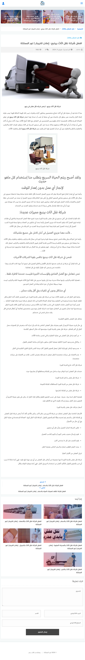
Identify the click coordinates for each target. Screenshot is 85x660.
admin (78, 49)
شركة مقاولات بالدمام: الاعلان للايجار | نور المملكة (11, 19)
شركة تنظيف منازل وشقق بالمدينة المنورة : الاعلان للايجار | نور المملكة (53, 18)
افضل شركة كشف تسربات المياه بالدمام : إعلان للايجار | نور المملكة (32, 19)
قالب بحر (31, 652)
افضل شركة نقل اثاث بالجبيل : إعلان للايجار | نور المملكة (74, 19)
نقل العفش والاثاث (73, 38)
